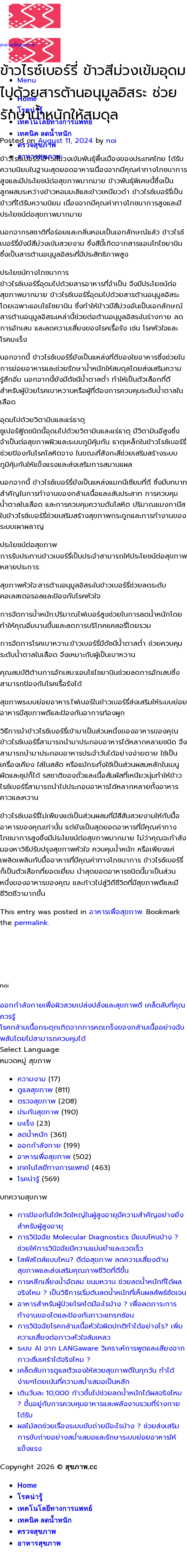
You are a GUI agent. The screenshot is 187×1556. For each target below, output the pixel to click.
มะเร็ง (25, 1123)
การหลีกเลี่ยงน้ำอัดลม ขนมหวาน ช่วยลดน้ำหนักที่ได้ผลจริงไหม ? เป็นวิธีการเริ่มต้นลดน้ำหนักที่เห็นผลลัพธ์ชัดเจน (101, 1287)
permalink (31, 923)
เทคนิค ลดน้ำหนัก (44, 133)
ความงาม (31, 1079)
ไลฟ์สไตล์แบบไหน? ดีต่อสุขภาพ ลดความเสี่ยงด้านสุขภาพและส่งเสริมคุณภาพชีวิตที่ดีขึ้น (92, 1265)
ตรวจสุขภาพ (36, 1101)
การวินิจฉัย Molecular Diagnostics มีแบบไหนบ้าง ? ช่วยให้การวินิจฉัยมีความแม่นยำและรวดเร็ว (97, 1243)
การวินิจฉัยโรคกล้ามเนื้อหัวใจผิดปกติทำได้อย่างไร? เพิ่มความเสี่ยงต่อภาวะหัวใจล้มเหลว (100, 1332)
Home (27, 1485)
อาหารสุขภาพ (39, 1543)
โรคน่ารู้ (28, 1179)
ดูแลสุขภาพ (35, 1090)
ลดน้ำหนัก (32, 1135)
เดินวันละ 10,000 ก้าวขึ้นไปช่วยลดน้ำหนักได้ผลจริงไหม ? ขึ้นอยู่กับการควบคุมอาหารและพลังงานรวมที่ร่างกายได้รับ (99, 1404)
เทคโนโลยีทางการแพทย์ (53, 1168)
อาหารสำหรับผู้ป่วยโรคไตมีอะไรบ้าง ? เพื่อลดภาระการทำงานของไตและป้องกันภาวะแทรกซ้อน (97, 1310)
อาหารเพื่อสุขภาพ (17, 45)
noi (111, 140)
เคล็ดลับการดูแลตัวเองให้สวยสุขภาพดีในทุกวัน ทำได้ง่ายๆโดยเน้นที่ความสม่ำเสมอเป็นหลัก (95, 1376)
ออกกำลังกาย (39, 1145)
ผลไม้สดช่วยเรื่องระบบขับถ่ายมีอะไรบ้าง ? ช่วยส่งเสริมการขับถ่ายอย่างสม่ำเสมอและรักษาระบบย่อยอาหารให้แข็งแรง (98, 1437)
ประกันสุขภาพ (38, 1112)
